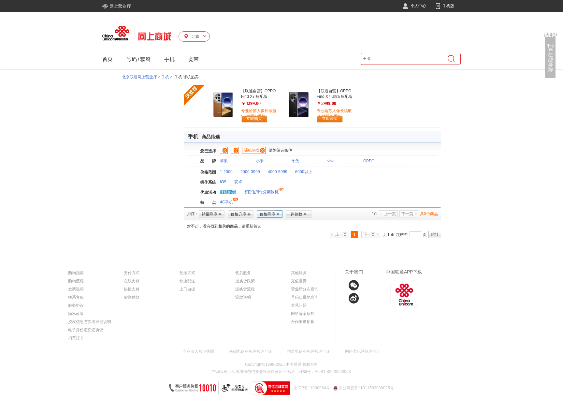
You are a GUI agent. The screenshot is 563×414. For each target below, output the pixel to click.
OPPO (368, 161)
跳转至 (402, 234)
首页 (107, 59)
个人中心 (418, 6)
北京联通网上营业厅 (139, 77)
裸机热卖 (252, 150)
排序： (193, 214)
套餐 (145, 59)
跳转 (435, 234)
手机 (169, 59)
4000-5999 (277, 172)
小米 (260, 161)
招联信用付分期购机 (261, 192)
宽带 (193, 59)
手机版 (447, 6)
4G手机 (226, 202)
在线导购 (550, 55)
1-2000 (226, 172)
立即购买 (254, 118)
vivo (331, 161)
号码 (131, 59)
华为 (295, 161)
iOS (223, 182)
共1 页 (389, 234)
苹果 (224, 161)
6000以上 (303, 172)
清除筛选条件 (280, 150)
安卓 (238, 182)
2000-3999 (250, 172)
